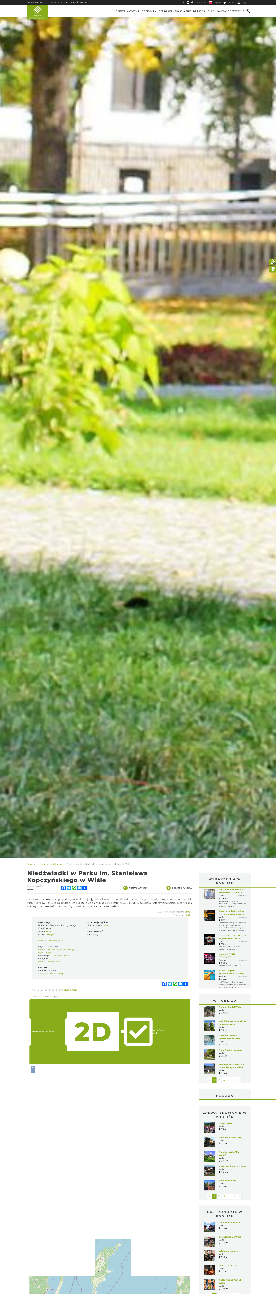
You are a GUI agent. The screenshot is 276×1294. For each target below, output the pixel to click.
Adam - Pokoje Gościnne (232, 1166)
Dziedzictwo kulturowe (49, 961)
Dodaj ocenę (69, 990)
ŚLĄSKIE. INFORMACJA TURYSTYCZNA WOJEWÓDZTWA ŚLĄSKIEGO (57, 2)
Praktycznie (183, 11)
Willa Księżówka (227, 1180)
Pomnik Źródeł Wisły (230, 1007)
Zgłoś (186, 912)
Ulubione (230, 2)
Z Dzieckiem (149, 11)
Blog (211, 11)
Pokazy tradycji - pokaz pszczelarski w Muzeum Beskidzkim (232, 914)
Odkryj (120, 11)
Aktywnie (133, 11)
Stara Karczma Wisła (230, 1237)
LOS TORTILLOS (228, 1265)
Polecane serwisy (228, 11)
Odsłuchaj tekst (138, 888)
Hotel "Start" (226, 1123)
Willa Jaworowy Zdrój (230, 1137)
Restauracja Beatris (229, 1222)
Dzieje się (199, 11)
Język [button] (217, 2)
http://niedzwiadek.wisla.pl (51, 973)
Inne (105, 925)
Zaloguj (244, 2)
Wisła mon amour (228, 1251)
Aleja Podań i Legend (230, 1050)
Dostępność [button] (200, 2)
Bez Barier (166, 11)
